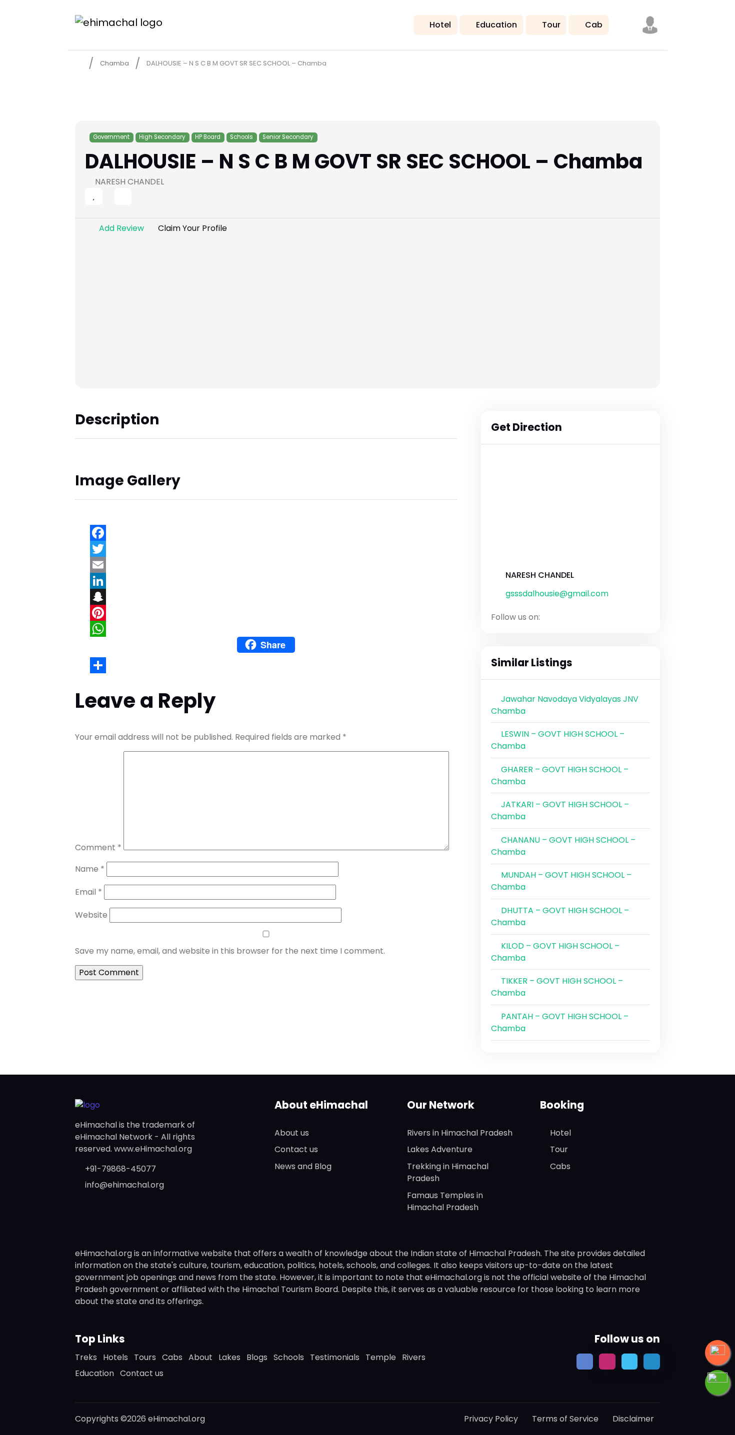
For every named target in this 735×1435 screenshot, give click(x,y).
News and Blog (303, 1166)
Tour (551, 24)
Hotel (440, 24)
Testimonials (335, 1357)
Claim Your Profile (192, 228)
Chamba (114, 63)
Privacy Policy (491, 1419)
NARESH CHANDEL (540, 575)
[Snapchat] (266, 597)
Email (88, 892)
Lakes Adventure (439, 1149)
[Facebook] (266, 533)
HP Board (207, 137)
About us (291, 1133)
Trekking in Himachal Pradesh (447, 1172)
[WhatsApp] (266, 629)
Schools (241, 137)
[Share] (266, 665)
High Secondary (162, 137)
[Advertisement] (367, 313)
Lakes (229, 1357)
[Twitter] (266, 549)
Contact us (296, 1149)
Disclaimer (633, 1419)
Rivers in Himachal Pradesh (459, 1133)
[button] (650, 25)
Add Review (121, 228)
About (200, 1357)
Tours (145, 1357)
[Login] (105, 197)
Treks (86, 1357)
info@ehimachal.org (124, 1185)
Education (496, 24)
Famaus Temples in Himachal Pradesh (445, 1201)
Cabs (560, 1166)
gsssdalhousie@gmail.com (557, 593)
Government (111, 137)
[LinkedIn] (266, 581)
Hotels (115, 1357)
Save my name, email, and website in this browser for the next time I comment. (230, 951)
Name (89, 869)
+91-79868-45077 (120, 1169)
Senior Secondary (288, 137)
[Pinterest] (266, 613)
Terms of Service (565, 1419)
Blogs (257, 1357)
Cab (593, 24)
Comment (98, 847)
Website (91, 915)
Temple (381, 1357)
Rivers (414, 1357)
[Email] (266, 565)
